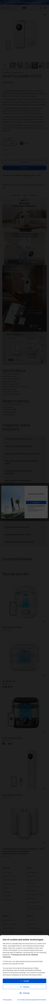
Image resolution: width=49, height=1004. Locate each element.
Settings (26, 993)
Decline (26, 987)
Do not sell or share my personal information (31, 1000)
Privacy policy (7, 1000)
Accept (26, 981)
